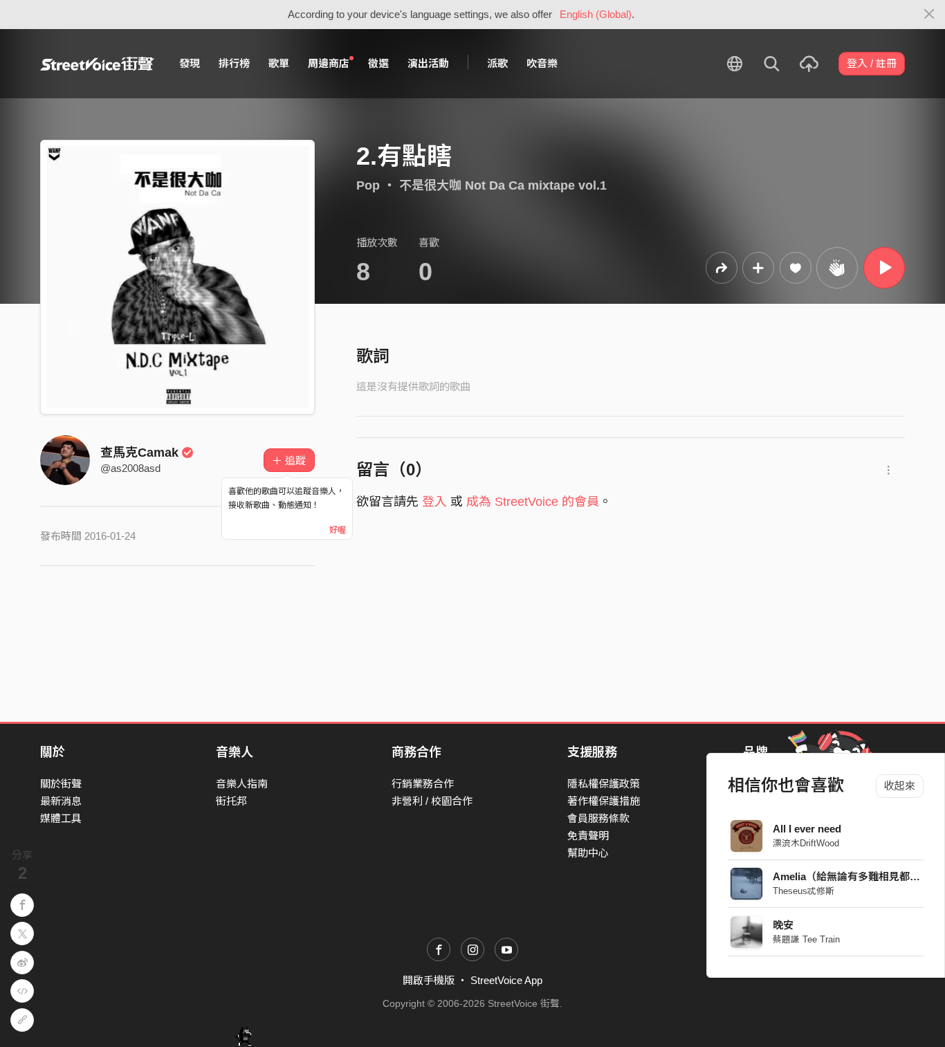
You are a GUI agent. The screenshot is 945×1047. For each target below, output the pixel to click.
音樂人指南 (242, 784)
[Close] (929, 14)
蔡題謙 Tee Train (806, 939)
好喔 (337, 530)
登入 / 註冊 (872, 63)
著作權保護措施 (603, 801)
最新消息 (61, 801)
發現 (189, 63)
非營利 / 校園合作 (432, 801)
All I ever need (807, 829)
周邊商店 (328, 63)
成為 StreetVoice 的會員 (532, 502)
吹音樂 (542, 63)
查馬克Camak (139, 452)
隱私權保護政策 (603, 784)
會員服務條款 (598, 818)
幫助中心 (588, 853)
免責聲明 (588, 835)
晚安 (783, 925)
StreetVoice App (506, 980)
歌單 (278, 63)
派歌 (497, 63)
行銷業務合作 (423, 784)
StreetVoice (97, 64)
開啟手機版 (429, 980)
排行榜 (234, 63)
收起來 (899, 786)
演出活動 (428, 63)
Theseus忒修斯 (803, 891)
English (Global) (596, 14)
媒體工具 (61, 818)
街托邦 (231, 801)
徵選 (378, 63)
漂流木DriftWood (806, 843)
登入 (434, 502)
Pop (368, 185)
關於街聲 (61, 784)
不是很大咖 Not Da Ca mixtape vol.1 (503, 185)
